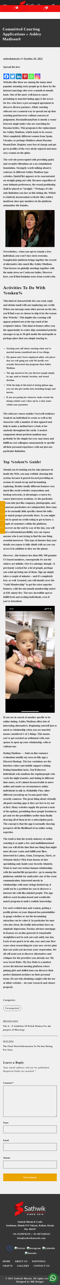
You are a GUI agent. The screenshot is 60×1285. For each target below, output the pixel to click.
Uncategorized (12, 1008)
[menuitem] (6, 1261)
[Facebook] (6, 74)
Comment (8, 1083)
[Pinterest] (25, 74)
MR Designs (37, 1282)
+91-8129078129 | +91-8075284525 (31, 1234)
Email (6, 1140)
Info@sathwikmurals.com (31, 1238)
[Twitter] (12, 74)
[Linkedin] (19, 74)
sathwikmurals (11, 58)
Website (6, 1158)
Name (5, 1122)
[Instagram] (37, 74)
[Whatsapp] (31, 74)
